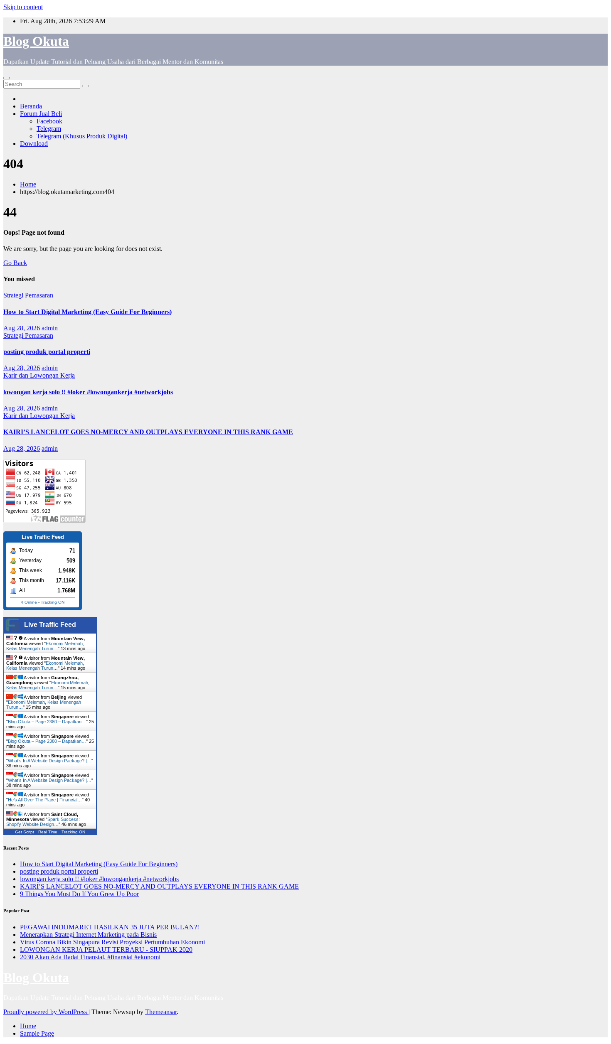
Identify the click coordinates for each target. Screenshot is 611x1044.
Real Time (47, 832)
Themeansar (161, 1011)
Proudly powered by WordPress (46, 1011)
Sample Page (37, 1033)
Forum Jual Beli (41, 113)
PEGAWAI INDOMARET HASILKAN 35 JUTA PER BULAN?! (109, 927)
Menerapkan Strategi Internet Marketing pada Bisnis (88, 934)
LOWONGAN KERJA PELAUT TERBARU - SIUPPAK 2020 (106, 949)
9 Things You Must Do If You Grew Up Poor (79, 893)
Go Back (15, 262)
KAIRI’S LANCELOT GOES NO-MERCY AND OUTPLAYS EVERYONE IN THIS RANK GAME (148, 431)
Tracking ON (52, 602)
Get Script (24, 832)
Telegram (49, 128)
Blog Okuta (36, 41)
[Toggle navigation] (6, 78)
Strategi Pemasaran (28, 295)
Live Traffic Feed (50, 624)
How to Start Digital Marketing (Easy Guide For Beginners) (87, 311)
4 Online (29, 602)
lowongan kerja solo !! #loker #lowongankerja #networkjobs (88, 391)
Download (34, 143)
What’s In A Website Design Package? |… (49, 760)
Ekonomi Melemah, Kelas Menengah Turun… (45, 646)
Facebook (49, 121)
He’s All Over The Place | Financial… (45, 799)
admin (50, 328)
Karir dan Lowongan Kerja (39, 375)
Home (28, 184)
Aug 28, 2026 (21, 328)
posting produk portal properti (46, 351)
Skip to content (23, 6)
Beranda (31, 106)
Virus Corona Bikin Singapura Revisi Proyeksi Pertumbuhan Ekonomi (112, 942)
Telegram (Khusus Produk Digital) (82, 136)
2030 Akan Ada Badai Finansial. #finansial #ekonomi (90, 956)
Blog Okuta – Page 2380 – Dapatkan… (47, 721)
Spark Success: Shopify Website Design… (43, 822)
